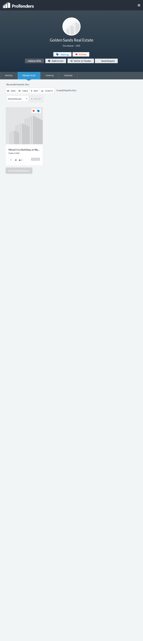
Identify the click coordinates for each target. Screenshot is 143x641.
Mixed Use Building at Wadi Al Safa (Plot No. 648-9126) (24, 149)
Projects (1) (29, 75)
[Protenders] (19, 4)
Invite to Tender (82, 61)
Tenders (68, 75)
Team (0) (49, 75)
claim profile (34, 61)
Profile (9, 75)
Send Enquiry (108, 61)
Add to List (57, 61)
